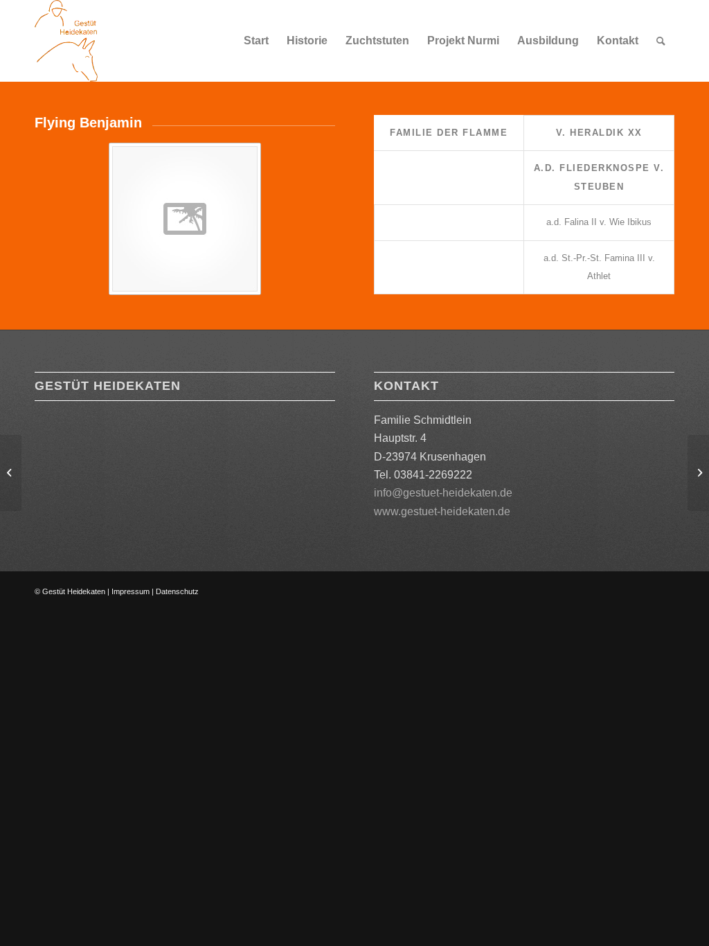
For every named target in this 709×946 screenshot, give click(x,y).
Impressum (130, 591)
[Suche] (660, 41)
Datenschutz (177, 591)
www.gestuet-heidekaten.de (442, 511)
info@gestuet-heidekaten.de (443, 493)
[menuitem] (256, 41)
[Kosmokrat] (10, 473)
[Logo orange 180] (66, 41)
